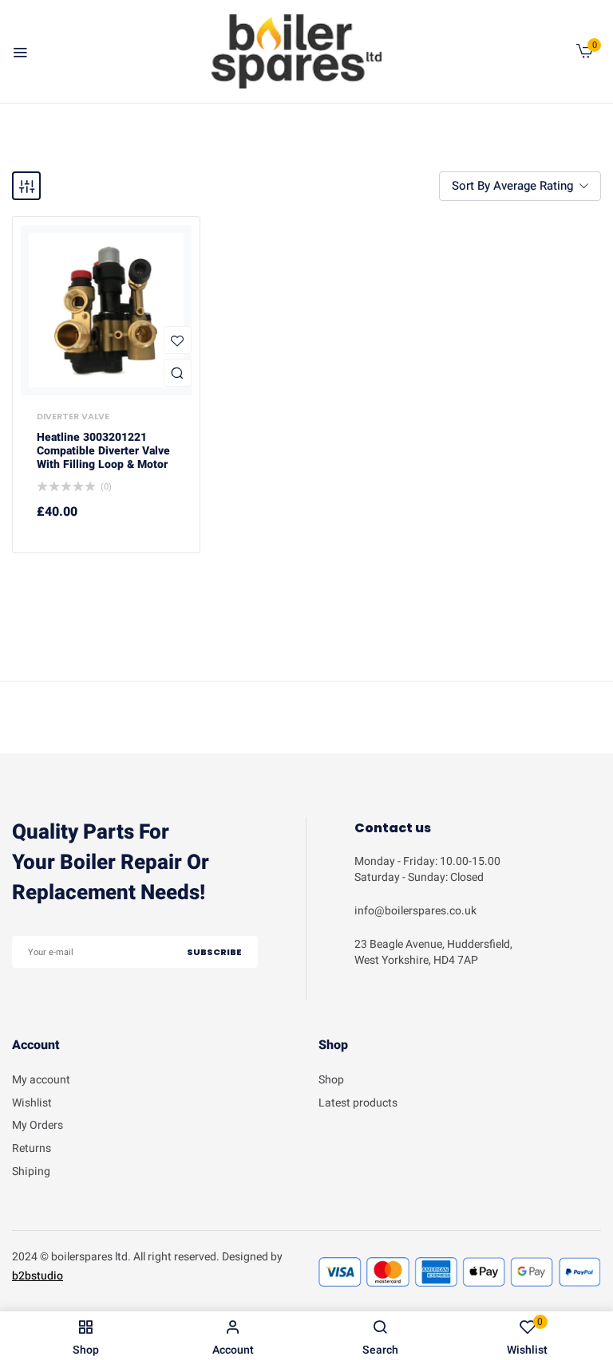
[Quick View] (178, 373)
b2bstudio (37, 1276)
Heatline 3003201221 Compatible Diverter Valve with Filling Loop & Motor (103, 451)
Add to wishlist (178, 340)
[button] (584, 54)
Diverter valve (73, 416)
